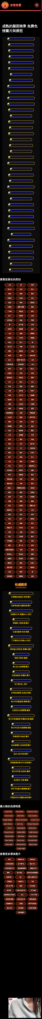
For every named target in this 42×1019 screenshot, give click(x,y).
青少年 (10, 289)
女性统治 (9, 470)
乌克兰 (32, 532)
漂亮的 (32, 567)
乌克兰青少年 (21, 899)
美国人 (9, 488)
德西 (21, 886)
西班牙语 (9, 567)
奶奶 (32, 329)
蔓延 (32, 430)
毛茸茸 (10, 329)
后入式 (10, 346)
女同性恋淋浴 (9, 864)
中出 (32, 382)
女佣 (32, 316)
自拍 (9, 342)
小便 (9, 391)
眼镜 (21, 417)
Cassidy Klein (32, 840)
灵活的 (21, 558)
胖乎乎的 (32, 417)
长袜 (9, 386)
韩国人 (32, 558)
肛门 (9, 316)
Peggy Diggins (7, 820)
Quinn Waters (8, 824)
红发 (9, 360)
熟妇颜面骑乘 (22, 868)
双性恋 (21, 377)
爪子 (9, 382)
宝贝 (21, 289)
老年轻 (21, 391)
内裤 (32, 351)
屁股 (32, 408)
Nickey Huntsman (21, 820)
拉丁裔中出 (21, 864)
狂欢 (9, 519)
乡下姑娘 (33, 890)
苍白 (9, 536)
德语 (32, 550)
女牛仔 (21, 395)
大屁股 (32, 404)
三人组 (32, 346)
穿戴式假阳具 (9, 550)
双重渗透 (32, 413)
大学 (9, 435)
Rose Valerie (9, 840)
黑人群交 (19, 872)
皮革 (32, 514)
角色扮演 (21, 364)
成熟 (9, 404)
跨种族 (21, 408)
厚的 (21, 439)
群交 (21, 399)
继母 (21, 541)
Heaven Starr (9, 816)
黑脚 (8, 872)
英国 (21, 497)
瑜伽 (21, 320)
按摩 (9, 501)
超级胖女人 (32, 466)
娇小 (21, 342)
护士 (32, 457)
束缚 (21, 413)
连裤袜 (21, 316)
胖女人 (32, 369)
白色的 (21, 404)
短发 (32, 426)
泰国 (21, 501)
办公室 (10, 417)
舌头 (9, 466)
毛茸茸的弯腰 (9, 899)
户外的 (21, 338)
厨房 (21, 492)
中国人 (32, 563)
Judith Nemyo (33, 832)
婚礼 (9, 545)
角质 (9, 355)
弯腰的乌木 (21, 859)
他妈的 (10, 399)
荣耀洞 (21, 576)
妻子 (9, 448)
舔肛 (9, 492)
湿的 (21, 369)
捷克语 (32, 302)
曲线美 (21, 430)
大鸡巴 (21, 298)
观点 (9, 444)
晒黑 (32, 554)
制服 (21, 523)
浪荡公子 (9, 527)
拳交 (32, 474)
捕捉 (21, 563)
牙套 (9, 532)
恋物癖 (32, 395)
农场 (9, 572)
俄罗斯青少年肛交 (9, 895)
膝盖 (32, 501)
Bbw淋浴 (32, 886)
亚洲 (32, 285)
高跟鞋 (21, 474)
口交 (9, 461)
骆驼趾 (32, 519)
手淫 (32, 324)
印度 (9, 395)
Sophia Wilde (21, 832)
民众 (9, 505)
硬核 (32, 307)
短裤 (9, 408)
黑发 (32, 293)
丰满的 (32, 461)
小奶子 (32, 452)
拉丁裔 (21, 324)
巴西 (21, 373)
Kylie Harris (32, 828)
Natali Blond (21, 828)
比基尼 (10, 373)
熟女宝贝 (9, 908)
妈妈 (9, 293)
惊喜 (21, 479)
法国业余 (32, 859)
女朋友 (21, 505)
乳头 (32, 289)
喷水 (21, 382)
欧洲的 (10, 338)
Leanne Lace (35, 820)
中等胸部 (9, 541)
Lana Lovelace (32, 816)
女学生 (21, 527)
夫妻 (21, 532)
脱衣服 (32, 488)
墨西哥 (10, 563)
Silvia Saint (9, 844)
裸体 (21, 355)
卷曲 (21, 386)
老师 (32, 422)
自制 (21, 550)
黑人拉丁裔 (9, 886)
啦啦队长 (9, 510)
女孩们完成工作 (21, 890)
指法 (9, 452)
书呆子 (32, 391)
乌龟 (21, 483)
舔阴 (21, 426)
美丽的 (32, 333)
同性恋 (21, 311)
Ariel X (10, 828)
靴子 (21, 519)
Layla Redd (8, 811)
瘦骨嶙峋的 (9, 413)
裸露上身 (32, 505)
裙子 (9, 457)
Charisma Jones (32, 811)
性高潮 (32, 497)
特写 (32, 311)
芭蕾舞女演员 (21, 488)
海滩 (21, 333)
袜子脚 (9, 890)
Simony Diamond (33, 824)
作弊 (21, 346)
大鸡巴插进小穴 (9, 868)
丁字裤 (10, 311)
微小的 (32, 444)
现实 (9, 497)
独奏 (21, 293)
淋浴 (32, 545)
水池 (32, 510)
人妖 (9, 285)
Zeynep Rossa (21, 844)
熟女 (21, 452)
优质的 (32, 492)
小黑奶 (21, 903)
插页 (21, 567)
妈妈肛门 (21, 881)
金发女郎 (32, 355)
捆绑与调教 (21, 307)
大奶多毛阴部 (32, 908)
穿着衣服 (9, 479)
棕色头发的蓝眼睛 (32, 872)
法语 (32, 541)
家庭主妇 (9, 483)
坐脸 (9, 302)
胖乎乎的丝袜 (32, 903)
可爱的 (10, 307)
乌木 (21, 444)
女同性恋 (9, 320)
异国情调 (9, 576)
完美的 (10, 298)
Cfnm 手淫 (34, 895)
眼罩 (21, 572)
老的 (21, 422)
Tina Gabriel (19, 811)
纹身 (9, 439)
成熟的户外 (33, 868)
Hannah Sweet (9, 832)
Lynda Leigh (21, 848)
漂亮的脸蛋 (32, 899)
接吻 (32, 470)
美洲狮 (21, 435)
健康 (32, 386)
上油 (32, 364)
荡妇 (9, 514)
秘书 (9, 369)
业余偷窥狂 (21, 912)
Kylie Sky (20, 824)
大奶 (32, 360)
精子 (9, 859)
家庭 (21, 457)
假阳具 (21, 351)
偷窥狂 (10, 558)
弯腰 (32, 320)
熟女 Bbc (32, 864)
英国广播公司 (21, 360)
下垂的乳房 (9, 364)
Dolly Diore (20, 816)
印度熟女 (9, 881)
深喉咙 (32, 338)
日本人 (21, 466)
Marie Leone (33, 844)
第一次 (21, 545)
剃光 (9, 523)
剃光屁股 (20, 908)
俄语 (21, 461)
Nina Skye (21, 836)
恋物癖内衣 (9, 903)
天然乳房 (32, 448)
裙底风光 (9, 377)
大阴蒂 (21, 536)
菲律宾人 (9, 554)
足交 (32, 527)
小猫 (32, 881)
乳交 (32, 523)
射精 (32, 479)
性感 (32, 439)
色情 (32, 399)
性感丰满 (8, 877)
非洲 (32, 373)
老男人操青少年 (32, 877)
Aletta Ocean (33, 836)
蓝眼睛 (21, 329)
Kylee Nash (20, 840)
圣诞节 (21, 470)
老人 (22, 895)
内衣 (32, 298)
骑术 (32, 536)
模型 (9, 351)
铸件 (21, 510)
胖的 (21, 302)
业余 (9, 430)
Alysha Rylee (9, 836)
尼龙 (21, 514)
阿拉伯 (21, 554)
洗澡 (32, 576)
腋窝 (32, 377)
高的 (9, 422)
